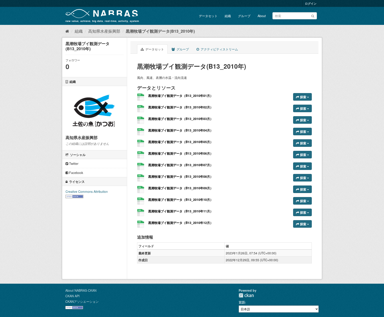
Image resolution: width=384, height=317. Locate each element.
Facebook (75, 172)
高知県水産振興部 (104, 31)
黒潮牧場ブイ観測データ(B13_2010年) (160, 31)
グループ (244, 16)
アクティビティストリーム (219, 49)
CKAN (246, 295)
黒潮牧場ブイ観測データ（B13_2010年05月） (180, 142)
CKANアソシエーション (82, 301)
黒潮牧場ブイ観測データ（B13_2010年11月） (180, 211)
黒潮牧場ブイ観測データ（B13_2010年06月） (180, 153)
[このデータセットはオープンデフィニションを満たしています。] (74, 196)
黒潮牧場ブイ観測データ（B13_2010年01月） (180, 95)
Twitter (73, 163)
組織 (228, 16)
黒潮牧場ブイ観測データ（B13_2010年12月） (180, 222)
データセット (208, 16)
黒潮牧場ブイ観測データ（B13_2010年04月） (180, 130)
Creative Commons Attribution (87, 191)
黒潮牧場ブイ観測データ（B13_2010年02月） (180, 107)
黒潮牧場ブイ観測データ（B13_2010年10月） (180, 199)
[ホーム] (67, 31)
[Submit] (313, 15)
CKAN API (72, 296)
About (262, 16)
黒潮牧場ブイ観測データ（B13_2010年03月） (180, 118)
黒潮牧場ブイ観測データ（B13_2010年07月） (180, 165)
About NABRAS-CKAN (80, 290)
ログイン (310, 3)
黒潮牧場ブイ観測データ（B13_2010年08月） (180, 176)
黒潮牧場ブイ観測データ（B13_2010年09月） (180, 188)
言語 (242, 302)
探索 (303, 97)
